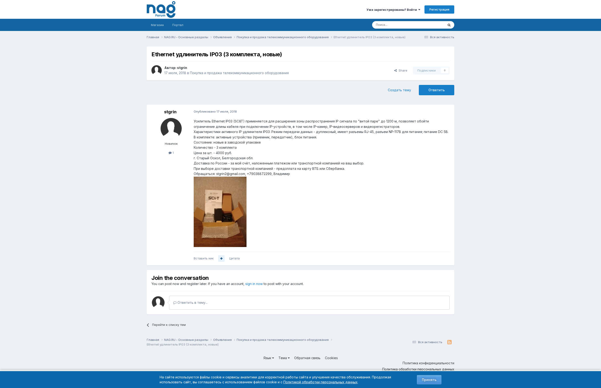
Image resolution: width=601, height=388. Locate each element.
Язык (267, 358)
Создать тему (399, 90)
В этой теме (429, 25)
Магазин (157, 25)
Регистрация (439, 9)
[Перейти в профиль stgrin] (156, 70)
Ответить (436, 90)
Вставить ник (204, 258)
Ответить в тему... (192, 302)
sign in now (254, 284)
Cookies (331, 358)
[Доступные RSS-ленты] (449, 342)
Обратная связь (307, 358)
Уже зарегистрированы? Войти (392, 9)
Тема (283, 358)
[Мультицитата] (221, 258)
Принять (429, 380)
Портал (177, 25)
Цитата (234, 258)
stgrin (182, 68)
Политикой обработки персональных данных (320, 382)
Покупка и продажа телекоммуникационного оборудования (239, 73)
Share (402, 70)
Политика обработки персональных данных (418, 369)
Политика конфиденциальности (428, 363)
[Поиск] (449, 25)
